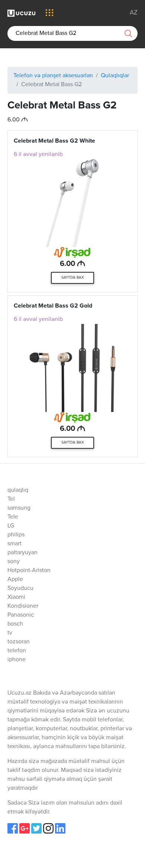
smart (14, 544)
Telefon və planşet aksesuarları (53, 76)
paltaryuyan (22, 553)
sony (13, 562)
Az (134, 13)
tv (9, 633)
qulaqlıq (17, 490)
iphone (16, 660)
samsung (18, 508)
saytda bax (72, 277)
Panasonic (20, 615)
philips (16, 535)
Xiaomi (16, 597)
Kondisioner (22, 606)
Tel (11, 499)
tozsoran (18, 642)
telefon (16, 651)
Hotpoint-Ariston (29, 571)
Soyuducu (20, 588)
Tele (12, 517)
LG (10, 526)
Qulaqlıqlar (115, 76)
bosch (15, 624)
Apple (15, 579)
